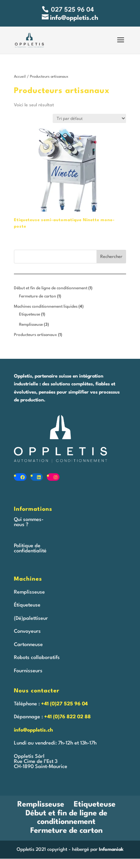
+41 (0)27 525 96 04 (64, 704)
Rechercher (111, 257)
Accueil (20, 77)
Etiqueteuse (95, 804)
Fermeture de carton (66, 830)
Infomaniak (111, 849)
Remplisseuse (40, 804)
